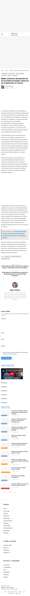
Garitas (5, 577)
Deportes (6, 523)
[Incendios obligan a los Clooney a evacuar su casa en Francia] (5, 486)
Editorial (5, 533)
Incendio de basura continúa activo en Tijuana (18, 468)
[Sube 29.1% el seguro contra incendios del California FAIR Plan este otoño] (5, 462)
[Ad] (15, 16)
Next (10, 492)
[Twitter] (15, 302)
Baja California (6, 472)
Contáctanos (7, 567)
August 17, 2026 (15, 438)
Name (3, 332)
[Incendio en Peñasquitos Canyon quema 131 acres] (5, 454)
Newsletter (6, 572)
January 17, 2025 (9, 88)
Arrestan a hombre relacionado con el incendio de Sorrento (19, 444)
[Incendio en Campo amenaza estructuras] (5, 438)
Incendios (7, 256)
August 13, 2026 (15, 464)
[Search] (28, 34)
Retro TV (6, 547)
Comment (4, 318)
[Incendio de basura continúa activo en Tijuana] (5, 470)
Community (12, 73)
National (4, 75)
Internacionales (7, 521)
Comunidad (6, 525)
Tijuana (5, 513)
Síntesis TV (6, 552)
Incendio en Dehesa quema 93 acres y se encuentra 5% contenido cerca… (18, 420)
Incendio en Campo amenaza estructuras (18, 436)
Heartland (6, 550)
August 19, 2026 (15, 424)
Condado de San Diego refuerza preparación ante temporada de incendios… (19, 412)
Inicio (4, 508)
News (9, 75)
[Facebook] (12, 302)
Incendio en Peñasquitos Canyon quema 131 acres (19, 452)
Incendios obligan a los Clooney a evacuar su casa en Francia (19, 484)
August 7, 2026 (15, 479)
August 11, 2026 (15, 471)
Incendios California (15, 256)
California (4, 73)
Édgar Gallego (9, 86)
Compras (6, 574)
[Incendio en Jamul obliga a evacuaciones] (5, 478)
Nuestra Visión (7, 545)
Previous (5, 492)
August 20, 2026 (15, 415)
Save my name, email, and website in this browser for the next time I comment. (15, 353)
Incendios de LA (5, 258)
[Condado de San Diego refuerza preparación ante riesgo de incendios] (5, 429)
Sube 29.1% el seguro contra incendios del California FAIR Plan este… (20, 461)
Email (3, 339)
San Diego (14, 75)
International (20, 73)
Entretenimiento (8, 528)
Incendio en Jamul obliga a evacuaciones (18, 476)
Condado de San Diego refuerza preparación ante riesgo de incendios (19, 428)
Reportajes (6, 530)
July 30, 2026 (15, 487)
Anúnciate (6, 565)
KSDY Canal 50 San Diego (7, 587)
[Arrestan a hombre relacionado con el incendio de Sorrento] (5, 446)
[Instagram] (17, 302)
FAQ (4, 570)
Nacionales (6, 518)
